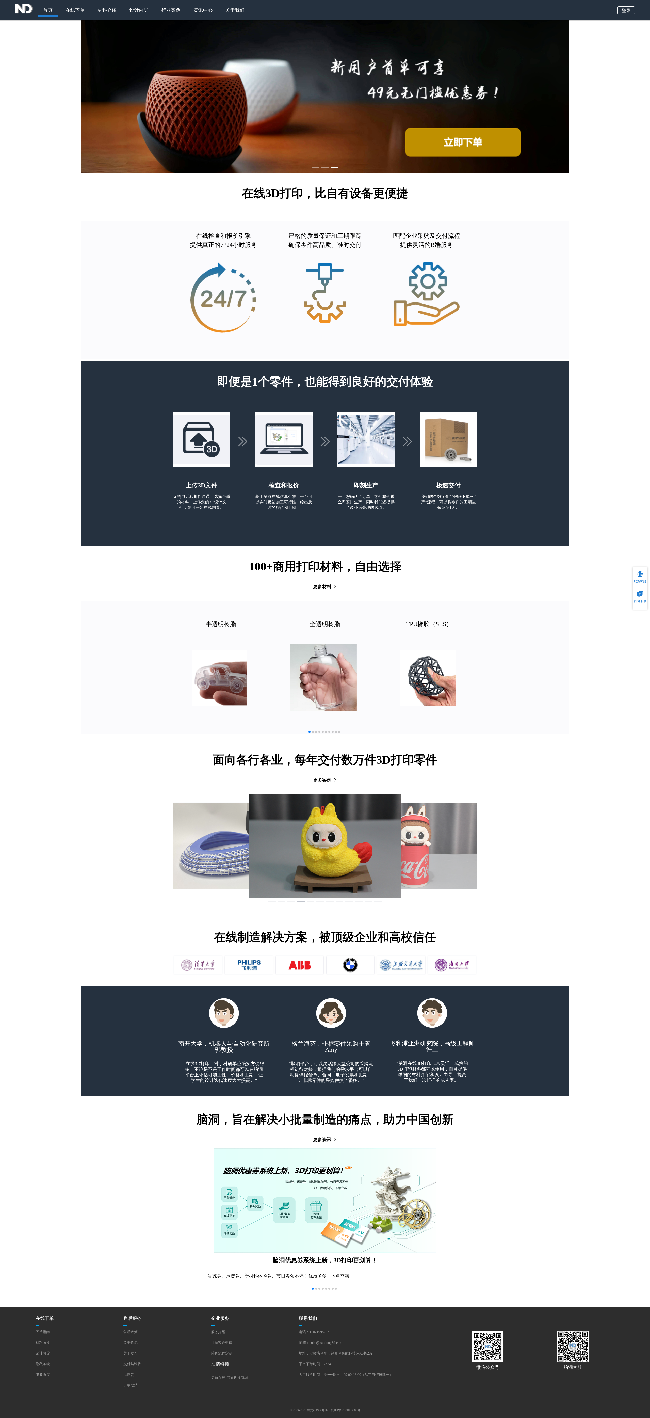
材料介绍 (107, 10)
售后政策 (130, 1332)
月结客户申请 (221, 1343)
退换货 (128, 1375)
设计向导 (139, 10)
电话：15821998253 (314, 1332)
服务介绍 (218, 1332)
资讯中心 (203, 10)
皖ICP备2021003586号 (345, 1410)
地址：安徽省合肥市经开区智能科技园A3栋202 (335, 1353)
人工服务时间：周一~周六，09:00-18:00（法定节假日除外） (346, 1375)
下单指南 (43, 1332)
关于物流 (130, 1343)
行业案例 (171, 10)
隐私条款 (43, 1364)
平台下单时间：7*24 (315, 1364)
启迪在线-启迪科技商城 (229, 1378)
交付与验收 (132, 1364)
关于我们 (235, 10)
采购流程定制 (221, 1353)
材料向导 (43, 1343)
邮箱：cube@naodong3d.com (320, 1343)
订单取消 (130, 1385)
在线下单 (75, 10)
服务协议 (43, 1375)
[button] (309, 732)
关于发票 (130, 1353)
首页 (48, 10)
